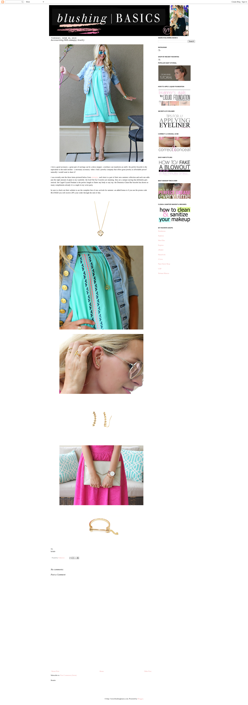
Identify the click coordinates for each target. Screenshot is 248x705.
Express (161, 245)
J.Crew (160, 259)
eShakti (160, 250)
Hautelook (161, 255)
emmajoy (94, 177)
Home (102, 671)
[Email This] (70, 558)
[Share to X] (75, 558)
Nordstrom (161, 231)
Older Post (147, 671)
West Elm (161, 240)
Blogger (140, 699)
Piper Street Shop (164, 264)
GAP (159, 269)
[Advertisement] (101, 651)
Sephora (161, 236)
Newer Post (55, 671)
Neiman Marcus (163, 273)
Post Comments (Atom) (68, 675)
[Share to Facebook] (78, 558)
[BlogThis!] (73, 558)
